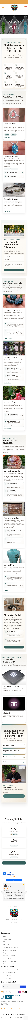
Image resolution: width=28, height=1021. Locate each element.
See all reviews (10, 879)
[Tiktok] (25, 992)
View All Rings (7, 137)
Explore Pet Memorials (14, 647)
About (7, 920)
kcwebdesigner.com (14, 1017)
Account (14, 923)
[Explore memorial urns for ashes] (14, 556)
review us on (17, 879)
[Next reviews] (25, 892)
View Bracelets (7, 211)
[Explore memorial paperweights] (14, 462)
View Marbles (7, 382)
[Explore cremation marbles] (14, 348)
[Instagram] (20, 992)
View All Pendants (8, 179)
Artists (14, 920)
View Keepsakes (8, 428)
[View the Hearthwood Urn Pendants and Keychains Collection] (14, 230)
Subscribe (23, 986)
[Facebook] (18, 992)
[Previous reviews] (2, 892)
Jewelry (17, 906)
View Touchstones (8, 338)
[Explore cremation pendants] (14, 148)
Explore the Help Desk (14, 795)
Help (21, 920)
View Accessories (7, 693)
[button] (3, 7)
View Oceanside (8, 545)
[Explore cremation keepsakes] (14, 393)
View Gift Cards (7, 720)
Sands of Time (10, 874)
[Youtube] (23, 992)
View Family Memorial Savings (14, 862)
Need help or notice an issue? (10, 1009)
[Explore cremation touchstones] (14, 301)
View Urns (7, 590)
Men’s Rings (7, 134)
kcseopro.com (23, 1017)
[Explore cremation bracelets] (14, 190)
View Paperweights (8, 499)
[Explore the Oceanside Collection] (14, 509)
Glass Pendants (7, 168)
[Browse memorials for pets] (14, 604)
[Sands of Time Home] (14, 917)
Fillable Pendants (15, 168)
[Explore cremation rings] (14, 115)
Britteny (9, 885)
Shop (10, 906)
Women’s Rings (13, 134)
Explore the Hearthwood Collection (14, 269)
